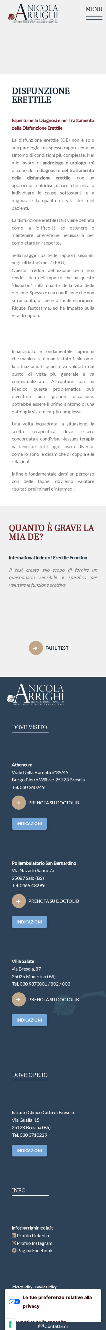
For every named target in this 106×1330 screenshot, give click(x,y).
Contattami (56, 1326)
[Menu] (94, 13)
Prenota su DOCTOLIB (53, 802)
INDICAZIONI (29, 823)
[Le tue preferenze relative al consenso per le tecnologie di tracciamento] (10, 1324)
